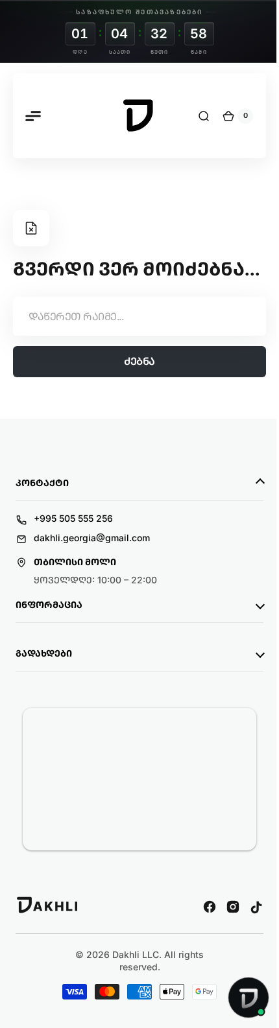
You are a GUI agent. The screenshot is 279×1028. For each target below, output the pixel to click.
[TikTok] (246, 931)
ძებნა (135, 385)
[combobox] (134, 340)
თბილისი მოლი (75, 586)
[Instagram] (223, 931)
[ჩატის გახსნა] (239, 997)
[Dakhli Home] (48, 935)
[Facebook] (200, 931)
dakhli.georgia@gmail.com (92, 561)
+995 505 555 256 (73, 542)
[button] (32, 116)
